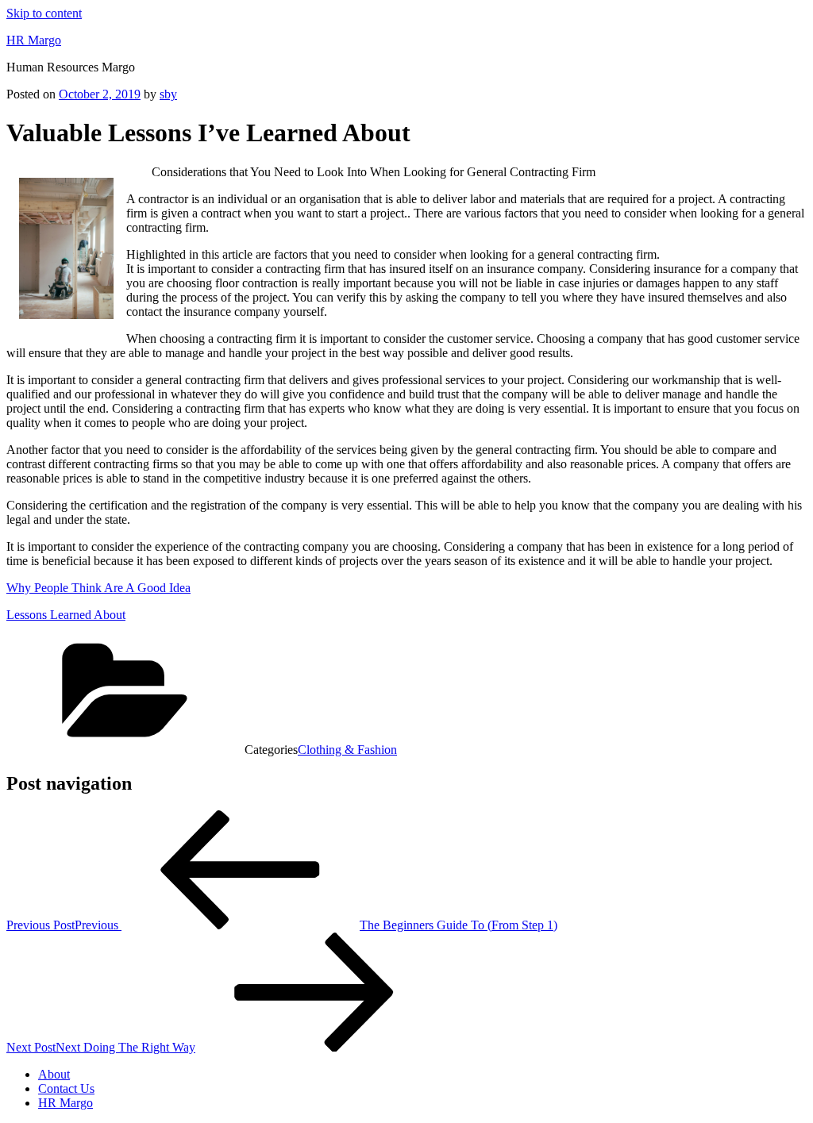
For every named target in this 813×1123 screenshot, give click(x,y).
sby (168, 94)
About (54, 1074)
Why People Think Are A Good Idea (98, 587)
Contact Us (66, 1088)
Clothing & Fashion (347, 749)
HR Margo (33, 40)
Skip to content (44, 13)
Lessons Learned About (65, 614)
